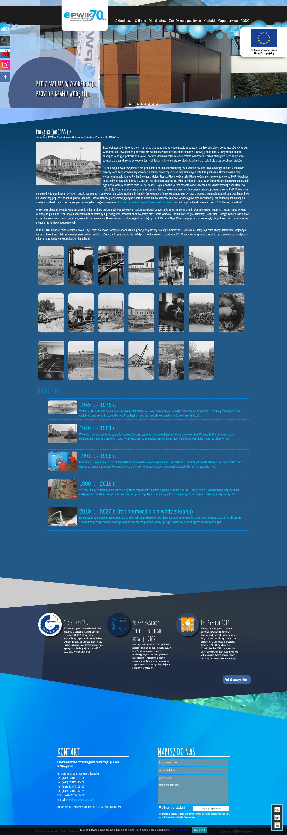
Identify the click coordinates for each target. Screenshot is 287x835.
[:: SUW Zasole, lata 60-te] (141, 265)
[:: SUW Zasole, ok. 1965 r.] (141, 312)
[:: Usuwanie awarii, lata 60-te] (231, 312)
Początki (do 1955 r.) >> (107, 137)
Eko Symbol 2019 (215, 623)
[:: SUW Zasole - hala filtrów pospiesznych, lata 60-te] (51, 360)
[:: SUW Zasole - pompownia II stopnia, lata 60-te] (171, 312)
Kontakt (209, 20)
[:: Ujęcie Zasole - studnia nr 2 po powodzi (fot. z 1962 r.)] (231, 265)
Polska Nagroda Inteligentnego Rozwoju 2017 (146, 631)
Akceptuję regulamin (174, 807)
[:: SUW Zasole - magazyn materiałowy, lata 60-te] (201, 312)
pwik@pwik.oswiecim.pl (79, 799)
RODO (245, 20)
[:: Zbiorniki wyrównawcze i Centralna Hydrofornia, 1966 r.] (111, 360)
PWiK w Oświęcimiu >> (60, 137)
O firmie (140, 20)
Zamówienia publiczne (185, 20)
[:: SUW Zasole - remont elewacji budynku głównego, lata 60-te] (81, 360)
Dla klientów (157, 20)
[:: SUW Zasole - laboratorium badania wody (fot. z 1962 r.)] (171, 265)
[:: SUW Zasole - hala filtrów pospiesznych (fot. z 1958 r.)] (111, 265)
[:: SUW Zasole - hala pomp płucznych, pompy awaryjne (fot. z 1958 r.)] (81, 265)
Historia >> (89, 137)
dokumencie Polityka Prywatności (179, 817)
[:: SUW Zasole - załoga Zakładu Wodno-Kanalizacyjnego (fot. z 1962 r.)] (201, 265)
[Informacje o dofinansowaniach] (263, 42)
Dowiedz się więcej (180, 829)
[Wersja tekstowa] (277, 825)
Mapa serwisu (228, 20)
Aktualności (123, 20)
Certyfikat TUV (76, 623)
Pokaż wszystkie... (237, 679)
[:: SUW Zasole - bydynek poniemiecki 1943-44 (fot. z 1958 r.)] (51, 265)
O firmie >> (77, 137)
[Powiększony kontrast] (277, 817)
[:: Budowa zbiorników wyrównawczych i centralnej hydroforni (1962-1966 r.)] (111, 312)
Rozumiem (199, 829)
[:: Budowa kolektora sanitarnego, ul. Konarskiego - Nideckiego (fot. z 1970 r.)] (201, 360)
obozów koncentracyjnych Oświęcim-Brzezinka (144, 202)
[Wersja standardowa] (277, 810)
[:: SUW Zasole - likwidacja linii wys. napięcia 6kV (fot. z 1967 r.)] (141, 360)
